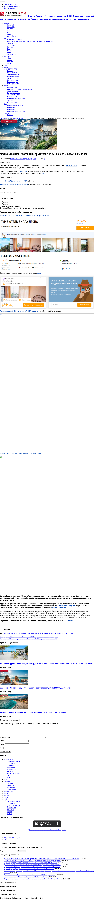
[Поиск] (0, 1)
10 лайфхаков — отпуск (13, 95)
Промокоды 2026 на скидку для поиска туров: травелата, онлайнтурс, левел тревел (30, 41)
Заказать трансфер (12, 78)
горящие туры (36, 633)
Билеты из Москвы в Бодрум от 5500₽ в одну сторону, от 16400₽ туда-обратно (35, 688)
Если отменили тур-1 (13, 96)
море (54, 633)
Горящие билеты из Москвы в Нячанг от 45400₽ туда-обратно (26, 877)
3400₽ (75, 166)
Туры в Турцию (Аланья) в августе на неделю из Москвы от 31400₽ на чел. (33, 712)
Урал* (8, 49)
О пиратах (6, 113)
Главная (3, 118)
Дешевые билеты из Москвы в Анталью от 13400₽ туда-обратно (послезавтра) (32, 865)
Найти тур (10, 71)
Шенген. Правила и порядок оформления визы (19, 89)
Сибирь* (9, 52)
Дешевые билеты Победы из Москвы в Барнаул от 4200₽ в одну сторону (30, 875)
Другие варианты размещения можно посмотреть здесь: (21, 454)
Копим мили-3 (11, 109)
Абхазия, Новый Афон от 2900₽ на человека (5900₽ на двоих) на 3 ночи (25, 216)
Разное (6, 796)
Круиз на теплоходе (12, 80)
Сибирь (9, 34)
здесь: (39, 273)
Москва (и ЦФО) (11, 25)
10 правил (10, 100)
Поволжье (10, 29)
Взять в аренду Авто (13, 84)
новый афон (61, 633)
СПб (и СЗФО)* (11, 45)
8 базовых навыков (12, 91)
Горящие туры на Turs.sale (14, 40)
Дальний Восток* (12, 54)
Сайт (1, 748)
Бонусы (6, 67)
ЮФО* (9, 51)
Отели (5, 65)
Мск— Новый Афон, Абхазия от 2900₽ (13, 181)
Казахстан (10, 62)
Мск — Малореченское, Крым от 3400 (13, 184)
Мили (5, 104)
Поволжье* (10, 47)
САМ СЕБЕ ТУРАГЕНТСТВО (11, 69)
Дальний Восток (11, 36)
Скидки (6, 798)
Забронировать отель (13, 74)
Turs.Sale (70, 621)
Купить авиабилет (12, 73)
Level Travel (24, 171)
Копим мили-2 (11, 107)
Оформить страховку (13, 76)
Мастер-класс (8, 792)
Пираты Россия (9, 8)
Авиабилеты (7, 23)
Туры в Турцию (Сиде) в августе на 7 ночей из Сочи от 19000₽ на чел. (29, 869)
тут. (43, 173)
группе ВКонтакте (59, 608)
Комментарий (5, 737)
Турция (9, 58)
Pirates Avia (14, 159)
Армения (9, 60)
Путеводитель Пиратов (12, 6)
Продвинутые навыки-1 (13, 93)
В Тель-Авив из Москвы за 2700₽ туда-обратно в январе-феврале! (29, 637)
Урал (8, 30)
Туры (5, 38)
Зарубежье (7, 56)
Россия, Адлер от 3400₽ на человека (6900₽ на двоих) (19, 311)
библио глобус (15, 633)
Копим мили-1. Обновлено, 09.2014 (16, 106)
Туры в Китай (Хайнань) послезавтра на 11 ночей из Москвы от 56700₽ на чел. (32, 867)
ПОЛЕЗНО (6, 85)
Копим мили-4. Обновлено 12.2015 (16, 111)
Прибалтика (11, 769)
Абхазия (7, 633)
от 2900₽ (69, 166)
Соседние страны (13, 773)
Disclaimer (10, 115)
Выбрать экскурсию (12, 82)
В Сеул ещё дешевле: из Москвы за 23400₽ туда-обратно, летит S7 (28, 639)
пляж (67, 633)
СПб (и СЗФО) (11, 27)
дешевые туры (46, 633)
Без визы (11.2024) (12, 87)
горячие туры (25, 633)
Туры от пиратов (10, 4)
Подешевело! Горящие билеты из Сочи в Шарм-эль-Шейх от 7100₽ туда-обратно (33, 879)
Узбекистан (10, 63)
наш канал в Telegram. (66, 606)
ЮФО (8, 32)
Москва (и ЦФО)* (12, 43)
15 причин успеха (12, 102)
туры (71, 633)
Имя (1, 741)
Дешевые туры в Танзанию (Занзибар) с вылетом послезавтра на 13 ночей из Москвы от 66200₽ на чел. (47, 663)
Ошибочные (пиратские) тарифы (16, 98)
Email (2, 744)
